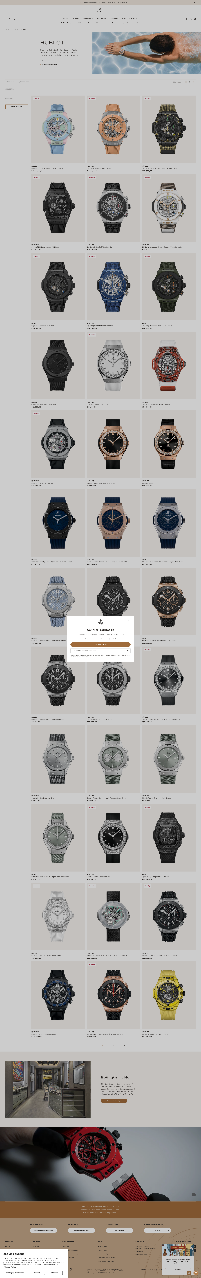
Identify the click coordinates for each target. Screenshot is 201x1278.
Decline (54, 1273)
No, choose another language (84, 650)
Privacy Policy (9, 1267)
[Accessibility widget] (195, 1272)
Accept (37, 1273)
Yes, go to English (100, 644)
